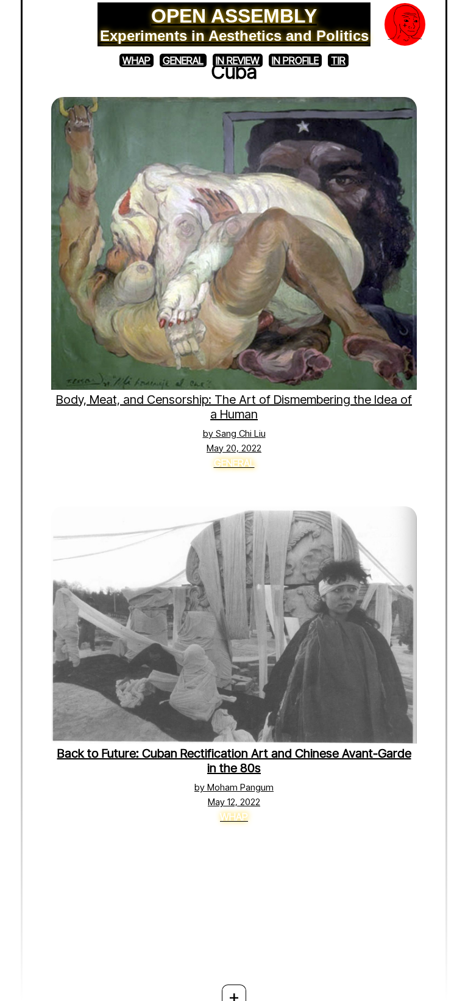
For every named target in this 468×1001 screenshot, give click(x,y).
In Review (238, 60)
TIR (338, 60)
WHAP (136, 60)
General (183, 60)
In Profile (295, 60)
